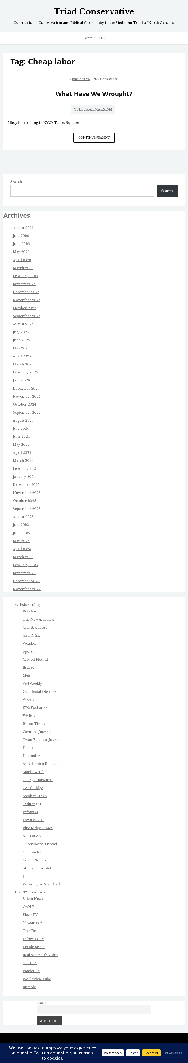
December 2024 (26, 388)
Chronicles (32, 852)
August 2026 (23, 228)
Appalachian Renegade (42, 764)
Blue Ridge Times (38, 828)
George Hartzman (38, 780)
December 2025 (26, 292)
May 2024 (21, 444)
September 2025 (26, 316)
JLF (26, 876)
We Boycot (32, 716)
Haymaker (31, 756)
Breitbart (30, 611)
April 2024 (22, 453)
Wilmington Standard (41, 884)
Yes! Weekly (32, 684)
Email (41, 1003)
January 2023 (24, 573)
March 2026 (23, 268)
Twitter (29, 804)
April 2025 (22, 356)
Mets (27, 675)
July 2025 (21, 332)
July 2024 (21, 428)
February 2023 (25, 565)
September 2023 (27, 509)
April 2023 (22, 549)
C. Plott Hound (35, 659)
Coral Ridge (33, 788)
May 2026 (21, 252)
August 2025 (23, 324)
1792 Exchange (35, 708)
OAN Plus (31, 907)
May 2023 (21, 541)
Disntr (28, 748)
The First (31, 931)
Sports (28, 651)
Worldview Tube (37, 979)
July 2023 (21, 525)
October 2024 (24, 404)
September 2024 (27, 412)
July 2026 (21, 236)
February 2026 (25, 276)
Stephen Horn (35, 796)
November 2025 (26, 300)
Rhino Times (34, 724)
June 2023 (21, 533)
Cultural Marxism (93, 109)
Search (16, 182)
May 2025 (21, 348)
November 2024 (27, 396)
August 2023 (23, 517)
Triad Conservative (94, 12)
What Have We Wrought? (94, 93)
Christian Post (35, 627)
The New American (39, 619)
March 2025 (23, 364)
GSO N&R (31, 635)
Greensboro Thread (40, 844)
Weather (30, 643)
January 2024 (24, 477)
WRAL (28, 700)
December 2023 (26, 485)
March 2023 (23, 557)
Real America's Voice (40, 955)
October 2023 (24, 501)
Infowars (30, 812)
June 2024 (21, 436)
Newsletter (94, 37)
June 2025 (21, 340)
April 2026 (22, 260)
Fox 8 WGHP (33, 820)
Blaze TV (30, 915)
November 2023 (27, 493)
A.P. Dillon (32, 836)
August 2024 (23, 420)
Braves (28, 667)
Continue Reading (96, 139)
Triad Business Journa (41, 740)
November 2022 (27, 589)
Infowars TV (33, 939)
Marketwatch (33, 772)
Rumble (29, 987)
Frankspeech (34, 947)
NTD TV (30, 963)
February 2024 (25, 469)
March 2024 (23, 461)
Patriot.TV (31, 971)
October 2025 (24, 308)
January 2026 (24, 284)
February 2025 (25, 372)
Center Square (35, 860)
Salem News (33, 899)
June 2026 (21, 244)
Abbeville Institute (38, 868)
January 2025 (24, 380)
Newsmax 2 (32, 923)
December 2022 (26, 581)
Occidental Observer (40, 692)
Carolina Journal (37, 732)
